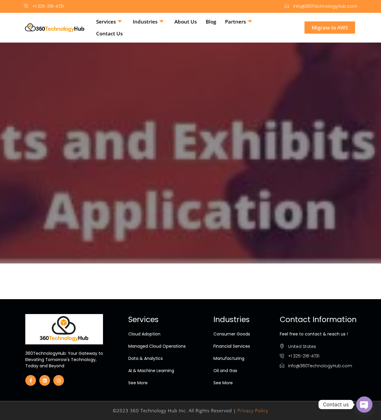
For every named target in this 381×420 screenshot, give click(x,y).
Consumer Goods (231, 334)
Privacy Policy (253, 410)
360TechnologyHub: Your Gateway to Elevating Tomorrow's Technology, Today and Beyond (64, 359)
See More (138, 383)
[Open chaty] (364, 404)
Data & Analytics (145, 358)
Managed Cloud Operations (157, 346)
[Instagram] (58, 380)
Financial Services (231, 346)
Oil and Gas (225, 371)
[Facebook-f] (30, 380)
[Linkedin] (44, 380)
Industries (145, 21)
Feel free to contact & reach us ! (314, 334)
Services (106, 21)
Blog (211, 21)
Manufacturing (228, 358)
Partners (235, 21)
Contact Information (318, 319)
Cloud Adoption (144, 334)
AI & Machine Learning (151, 371)
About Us (185, 21)
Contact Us (109, 33)
